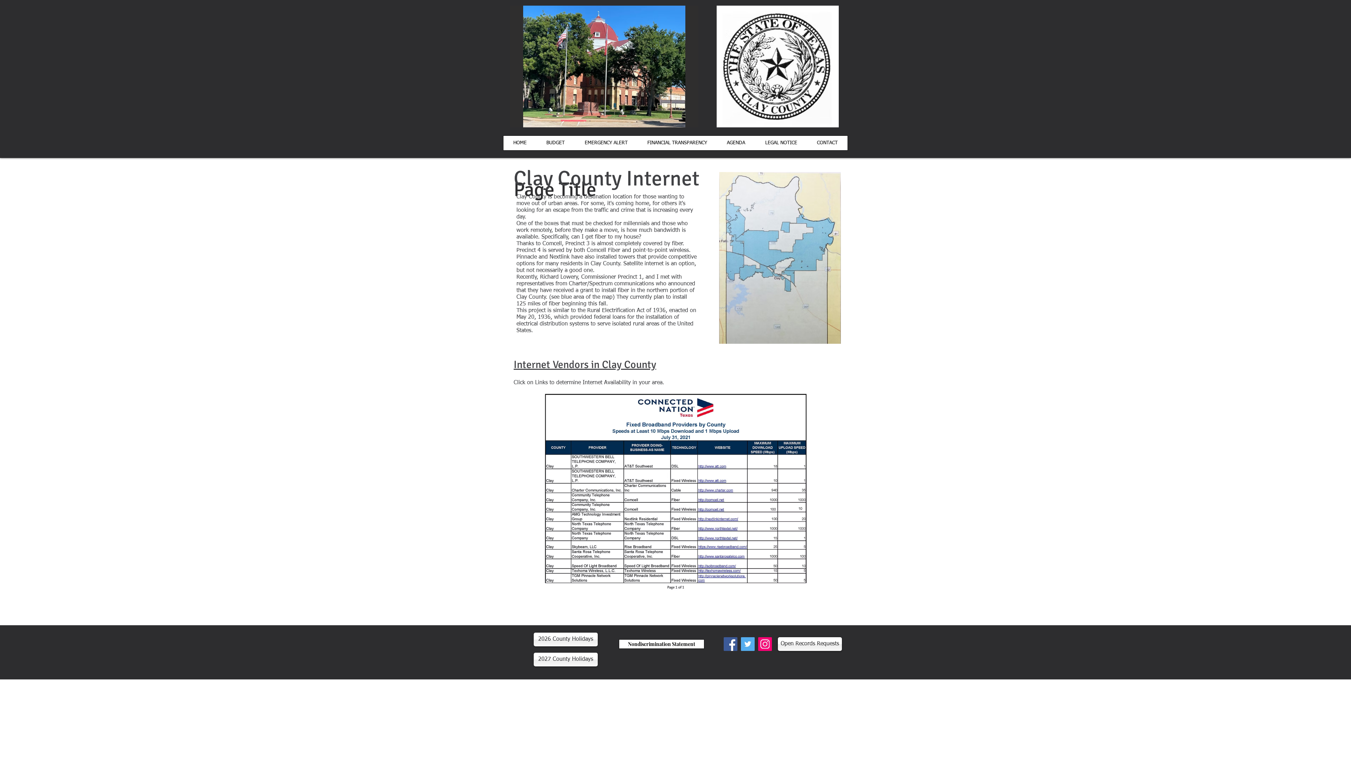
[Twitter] (748, 644)
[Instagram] (765, 644)
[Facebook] (730, 644)
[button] (677, 143)
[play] (681, 121)
